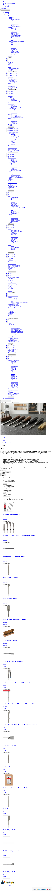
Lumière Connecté (12, 264)
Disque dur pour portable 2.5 (16, 329)
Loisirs (9, 38)
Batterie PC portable (12, 82)
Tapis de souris (14, 167)
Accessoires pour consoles (13, 277)
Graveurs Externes (12, 337)
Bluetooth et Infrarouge (15, 205)
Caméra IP (13, 202)
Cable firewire (13, 368)
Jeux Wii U (10, 288)
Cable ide (12, 370)
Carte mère (10, 96)
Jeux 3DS (10, 286)
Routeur (12, 208)
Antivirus (12, 215)
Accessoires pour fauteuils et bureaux (15, 352)
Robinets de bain (14, 32)
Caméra (12, 246)
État (4, 492)
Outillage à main (14, 20)
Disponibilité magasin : (8, 490)
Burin (12, 42)
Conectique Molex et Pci (13, 390)
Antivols (12, 25)
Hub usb (10, 181)
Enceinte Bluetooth (12, 261)
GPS (9, 310)
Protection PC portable (12, 79)
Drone (9, 259)
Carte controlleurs (11, 98)
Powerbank (10, 313)
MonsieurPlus (3, 8)
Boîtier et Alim (11, 104)
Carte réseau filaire (14, 197)
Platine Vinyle (13, 239)
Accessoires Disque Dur (15, 328)
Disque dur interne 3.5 (15, 330)
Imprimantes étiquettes (12, 148)
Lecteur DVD (13, 109)
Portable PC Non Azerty (13, 87)
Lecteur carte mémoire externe (14, 338)
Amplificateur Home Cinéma (16, 231)
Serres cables (13, 144)
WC (11, 37)
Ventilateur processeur (15, 123)
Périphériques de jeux (12, 183)
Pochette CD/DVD (14, 142)
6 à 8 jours (10, 498)
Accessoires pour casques (16, 176)
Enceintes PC (11, 179)
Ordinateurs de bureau (13, 71)
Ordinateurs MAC (11, 65)
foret (11, 43)
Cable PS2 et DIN (14, 372)
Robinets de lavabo (14, 34)
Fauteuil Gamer (11, 350)
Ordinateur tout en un (12, 64)
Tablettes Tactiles (14, 298)
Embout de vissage (14, 46)
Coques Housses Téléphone (13, 305)
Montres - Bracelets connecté (14, 265)
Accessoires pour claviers (16, 170)
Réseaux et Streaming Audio (14, 266)
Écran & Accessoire (12, 158)
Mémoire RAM (14, 115)
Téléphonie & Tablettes (13, 318)
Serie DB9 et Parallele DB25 (14, 393)
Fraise (12, 44)
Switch (12, 210)
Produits (7, 12)
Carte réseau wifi (14, 213)
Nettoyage (13, 140)
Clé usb (9, 323)
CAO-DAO (13, 216)
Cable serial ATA (14, 376)
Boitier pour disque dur (12, 340)
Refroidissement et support (13, 83)
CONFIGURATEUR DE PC (9, 398)
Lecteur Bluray (14, 110)
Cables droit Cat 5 (14, 382)
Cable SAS (13, 374)
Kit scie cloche (14, 54)
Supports (10, 314)
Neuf (9, 494)
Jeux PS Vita (10, 280)
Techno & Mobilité (12, 272)
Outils (9, 391)
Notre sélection (8, 477)
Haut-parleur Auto (14, 241)
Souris (12, 166)
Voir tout (10, 56)
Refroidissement (11, 118)
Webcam (10, 188)
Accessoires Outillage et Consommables (16, 41)
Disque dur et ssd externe (13, 325)
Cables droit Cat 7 (14, 386)
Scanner (9, 145)
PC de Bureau (11, 62)
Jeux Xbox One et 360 (12, 284)
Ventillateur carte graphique (16, 101)
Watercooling (13, 122)
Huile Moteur (13, 48)
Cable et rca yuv (14, 378)
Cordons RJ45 (11, 380)
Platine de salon (14, 238)
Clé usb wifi (13, 198)
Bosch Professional (11, 486)
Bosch (9, 485)
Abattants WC (13, 28)
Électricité (10, 388)
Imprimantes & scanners (13, 152)
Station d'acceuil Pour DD (13, 341)
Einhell (9, 487)
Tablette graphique (14, 299)
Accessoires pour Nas (15, 212)
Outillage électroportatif (15, 19)
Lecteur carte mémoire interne (17, 331)
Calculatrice (10, 258)
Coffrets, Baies (14, 203)
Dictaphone (13, 243)
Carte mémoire (11, 324)
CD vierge (13, 134)
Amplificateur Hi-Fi (15, 230)
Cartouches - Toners (15, 137)
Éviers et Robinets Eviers (16, 35)
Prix (4, 495)
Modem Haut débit (14, 206)
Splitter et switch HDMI (13, 394)
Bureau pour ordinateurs (13, 349)
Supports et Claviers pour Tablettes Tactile (19, 302)
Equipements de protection (16, 26)
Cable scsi (13, 375)
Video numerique (14, 221)
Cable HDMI (13, 369)
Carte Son (10, 102)
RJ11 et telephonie (14, 387)
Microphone (10, 185)
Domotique (10, 260)
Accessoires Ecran (14, 160)
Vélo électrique (11, 269)
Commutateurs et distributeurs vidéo (15, 177)
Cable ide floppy (14, 371)
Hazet (9, 489)
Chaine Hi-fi (13, 234)
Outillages (10, 18)
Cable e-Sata (13, 367)
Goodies (9, 180)
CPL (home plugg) (14, 199)
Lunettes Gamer (14, 161)
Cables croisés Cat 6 (15, 385)
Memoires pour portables (16, 116)
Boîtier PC (13, 105)
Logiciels (10, 214)
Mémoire (10, 114)
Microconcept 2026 (7, 885)
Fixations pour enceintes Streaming (15, 262)
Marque (5, 483)
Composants (11, 126)
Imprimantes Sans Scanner (13, 150)
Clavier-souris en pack (15, 163)
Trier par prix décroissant (10, 481)
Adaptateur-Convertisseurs (13, 360)
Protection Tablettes (15, 303)
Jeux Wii (10, 287)
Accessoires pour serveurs (13, 68)
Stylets (12, 301)
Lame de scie (13, 23)
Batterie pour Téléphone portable (14, 307)
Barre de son (13, 232)
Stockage (10, 344)
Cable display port (14, 366)
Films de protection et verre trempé (15, 309)
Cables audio (13, 362)
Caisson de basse (14, 233)
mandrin (12, 45)
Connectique (11, 396)
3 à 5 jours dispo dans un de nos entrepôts (16, 499)
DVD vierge (13, 135)
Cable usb (13, 377)
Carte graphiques (11, 99)
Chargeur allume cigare (12, 81)
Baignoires (13, 30)
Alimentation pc (14, 106)
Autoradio (13, 240)
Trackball (12, 168)
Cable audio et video (12, 361)
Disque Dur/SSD (11, 326)
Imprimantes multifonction (13, 146)
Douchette (10, 178)
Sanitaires (10, 27)
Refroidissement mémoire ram (17, 117)
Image (9, 245)
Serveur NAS (13, 211)
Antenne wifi (13, 200)
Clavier (12, 164)
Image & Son (11, 253)
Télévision (13, 248)
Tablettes (10, 297)
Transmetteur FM (11, 315)
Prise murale (10, 392)
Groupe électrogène (15, 24)
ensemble (12, 21)
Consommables (11, 133)
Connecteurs (13, 204)
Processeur (10, 97)
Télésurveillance (11, 267)
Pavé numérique (14, 169)
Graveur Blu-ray (14, 113)
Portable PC (10, 77)
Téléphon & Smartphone (13, 304)
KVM (9, 184)
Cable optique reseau (15, 363)
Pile (11, 143)
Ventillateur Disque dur (15, 334)
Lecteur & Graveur (12, 108)
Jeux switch (10, 289)
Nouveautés (7, 479)
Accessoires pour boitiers (16, 107)
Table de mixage (14, 242)
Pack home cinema (14, 237)
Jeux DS (10, 285)
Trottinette (10, 268)
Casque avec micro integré (16, 172)
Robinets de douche (15, 33)
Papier (12, 141)
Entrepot (9, 491)
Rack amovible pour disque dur (17, 333)
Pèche (12, 40)
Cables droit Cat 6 (14, 384)
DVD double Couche (15, 136)
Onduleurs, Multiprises (12, 186)
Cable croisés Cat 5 (14, 383)
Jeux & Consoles (12, 292)
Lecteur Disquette (11, 339)
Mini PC (10, 63)
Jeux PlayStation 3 (12, 282)
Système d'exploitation (15, 220)
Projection (13, 249)
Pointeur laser (11, 187)
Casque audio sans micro (16, 173)
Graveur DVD (13, 112)
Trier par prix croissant (9, 480)
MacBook (10, 78)
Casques (9, 171)
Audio (9, 229)
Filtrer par (3, 473)
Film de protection (11, 86)
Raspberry (10, 124)
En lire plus (3, 470)
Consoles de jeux (11, 278)
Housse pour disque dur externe (17, 332)
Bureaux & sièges (12, 355)
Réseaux (10, 196)
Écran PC (13, 159)
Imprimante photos (12, 149)
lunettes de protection (15, 52)
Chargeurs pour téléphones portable (15, 306)
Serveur (9, 67)
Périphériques (11, 191)
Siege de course (11, 351)
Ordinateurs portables (12, 89)
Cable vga (13, 379)
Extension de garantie (12, 69)
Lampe (12, 53)
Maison (10, 57)
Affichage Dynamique (15, 247)
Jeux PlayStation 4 (12, 283)
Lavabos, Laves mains (15, 36)
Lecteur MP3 (10, 311)
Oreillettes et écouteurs (12, 312)
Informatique (11, 223)
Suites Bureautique (14, 219)
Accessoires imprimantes (13, 132)
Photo (12, 250)
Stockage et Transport (15, 51)
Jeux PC (9, 279)
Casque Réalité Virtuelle (15, 175)
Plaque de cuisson (11, 17)
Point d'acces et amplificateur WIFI (18, 207)
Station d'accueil (11, 85)
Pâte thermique (14, 121)
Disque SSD (13, 336)
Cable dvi (13, 364)
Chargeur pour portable (12, 80)
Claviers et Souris (11, 162)
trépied (12, 50)
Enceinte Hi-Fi (14, 235)
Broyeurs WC (13, 29)
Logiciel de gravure (14, 218)
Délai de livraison (7, 496)
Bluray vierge (13, 139)
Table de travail (14, 49)
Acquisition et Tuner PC (13, 94)
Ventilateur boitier (14, 119)
